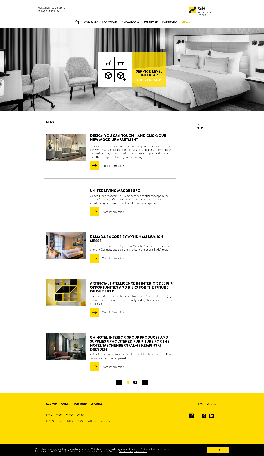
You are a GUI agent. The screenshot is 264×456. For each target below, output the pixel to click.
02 (135, 382)
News (186, 22)
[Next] (145, 382)
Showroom (130, 22)
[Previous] (119, 382)
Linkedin (213, 416)
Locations (109, 22)
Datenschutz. (126, 451)
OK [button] (218, 450)
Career (65, 404)
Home (76, 22)
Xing (204, 416)
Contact (212, 403)
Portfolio (169, 22)
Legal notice (54, 415)
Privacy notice (74, 415)
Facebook (194, 416)
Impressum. (140, 451)
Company (91, 22)
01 (129, 382)
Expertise (150, 22)
